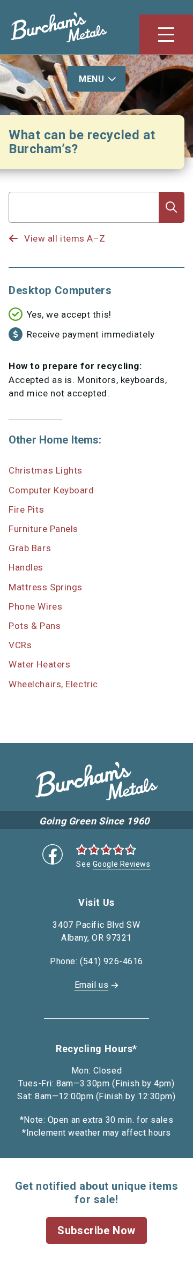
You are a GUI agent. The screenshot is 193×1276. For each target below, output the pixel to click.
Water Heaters (39, 664)
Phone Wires (35, 606)
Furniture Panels (43, 528)
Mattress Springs (46, 587)
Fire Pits (26, 509)
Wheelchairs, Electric (53, 684)
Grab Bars (30, 548)
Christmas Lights (46, 470)
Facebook (52, 854)
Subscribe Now (96, 1230)
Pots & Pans (35, 625)
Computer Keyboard (51, 490)
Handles (26, 567)
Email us (91, 985)
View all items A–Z (65, 238)
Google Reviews (122, 864)
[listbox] (84, 228)
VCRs (20, 645)
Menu (91, 79)
